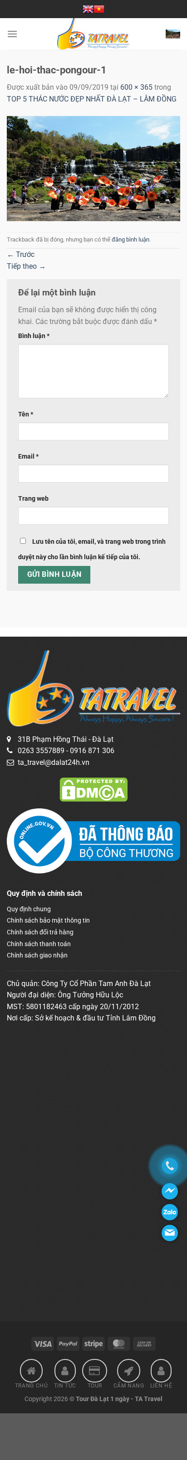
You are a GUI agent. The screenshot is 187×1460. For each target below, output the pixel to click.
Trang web (33, 499)
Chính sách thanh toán (39, 944)
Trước (20, 254)
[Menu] (12, 34)
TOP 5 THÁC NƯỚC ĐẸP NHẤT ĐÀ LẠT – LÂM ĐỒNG (92, 99)
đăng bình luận (130, 239)
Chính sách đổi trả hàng (40, 932)
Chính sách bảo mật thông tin (48, 920)
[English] (88, 9)
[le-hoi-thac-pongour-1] (93, 168)
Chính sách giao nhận (37, 955)
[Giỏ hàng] (173, 34)
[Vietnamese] (99, 9)
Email (28, 456)
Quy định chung (29, 909)
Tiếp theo (26, 266)
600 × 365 (136, 87)
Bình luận (33, 336)
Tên (25, 414)
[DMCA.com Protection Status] (93, 789)
